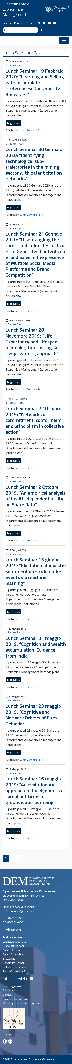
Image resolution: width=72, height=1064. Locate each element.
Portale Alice (10, 990)
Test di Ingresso (12, 937)
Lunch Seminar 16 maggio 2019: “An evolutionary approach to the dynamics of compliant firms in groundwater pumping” (35, 790)
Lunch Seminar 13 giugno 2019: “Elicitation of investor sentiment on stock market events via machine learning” (36, 571)
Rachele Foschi (16, 65)
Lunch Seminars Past (31, 130)
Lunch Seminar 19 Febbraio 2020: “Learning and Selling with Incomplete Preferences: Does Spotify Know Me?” (35, 82)
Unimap (7, 994)
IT (42, 30)
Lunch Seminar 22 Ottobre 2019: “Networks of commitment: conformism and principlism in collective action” (35, 420)
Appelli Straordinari (13, 954)
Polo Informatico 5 (14, 971)
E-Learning (9, 958)
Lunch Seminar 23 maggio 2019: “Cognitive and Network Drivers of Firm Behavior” (33, 714)
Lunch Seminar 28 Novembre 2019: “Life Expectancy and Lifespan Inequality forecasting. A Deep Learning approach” (32, 341)
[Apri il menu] (64, 40)
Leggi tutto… (13, 123)
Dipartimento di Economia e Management (17, 9)
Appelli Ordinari (11, 950)
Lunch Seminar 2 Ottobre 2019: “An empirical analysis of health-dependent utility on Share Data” (36, 495)
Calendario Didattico (14, 941)
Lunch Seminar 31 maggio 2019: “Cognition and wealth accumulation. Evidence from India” (36, 646)
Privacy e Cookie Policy (16, 999)
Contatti (29, 23)
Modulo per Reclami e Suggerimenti (23, 1003)
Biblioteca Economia (14, 967)
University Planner (12, 23)
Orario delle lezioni (13, 946)
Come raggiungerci (13, 986)
